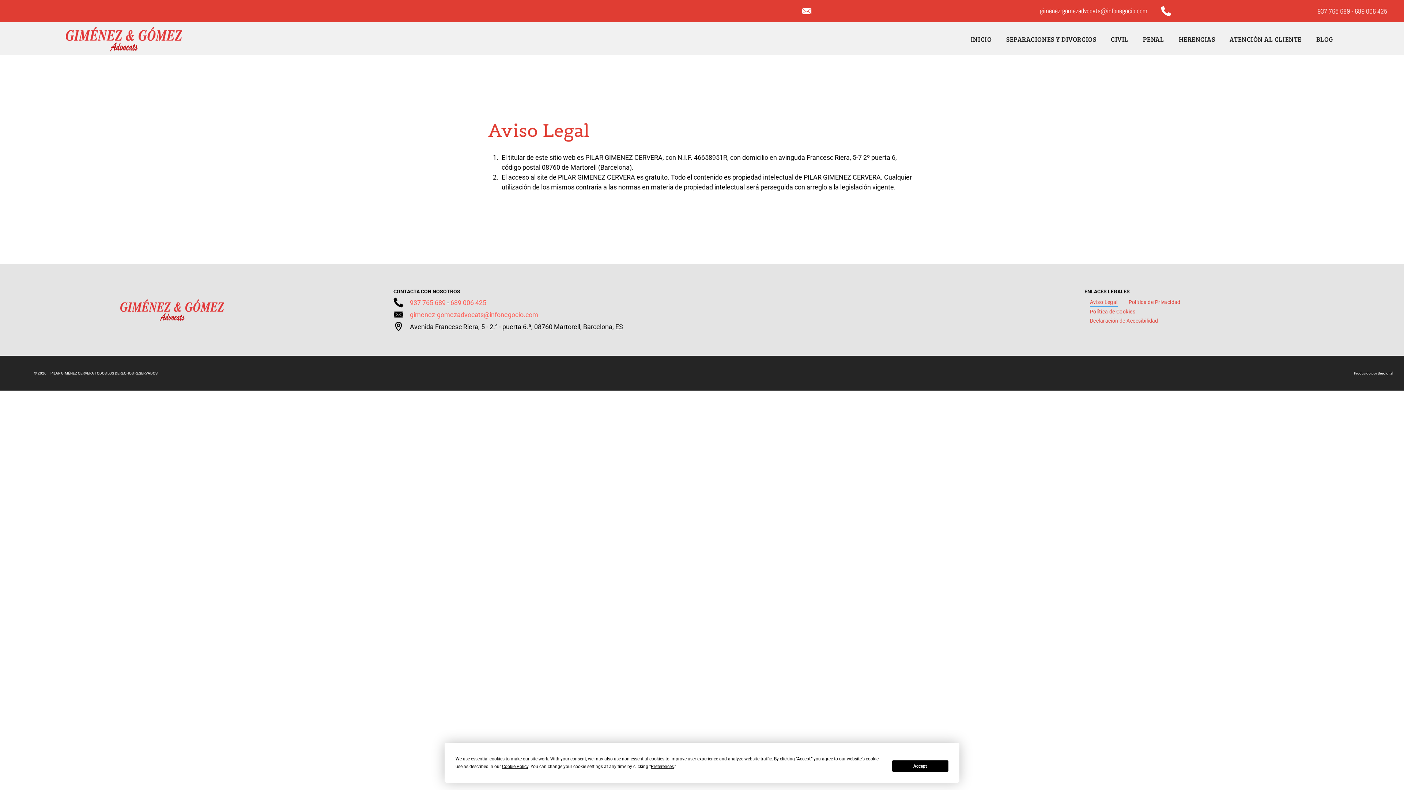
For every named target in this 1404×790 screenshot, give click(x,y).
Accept (920, 766)
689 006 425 (1371, 11)
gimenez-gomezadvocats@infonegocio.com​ (474, 315)
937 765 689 (1333, 11)
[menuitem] (981, 39)
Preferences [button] (662, 766)
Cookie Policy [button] (515, 766)
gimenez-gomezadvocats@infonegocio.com (1093, 11)
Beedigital (1385, 373)
